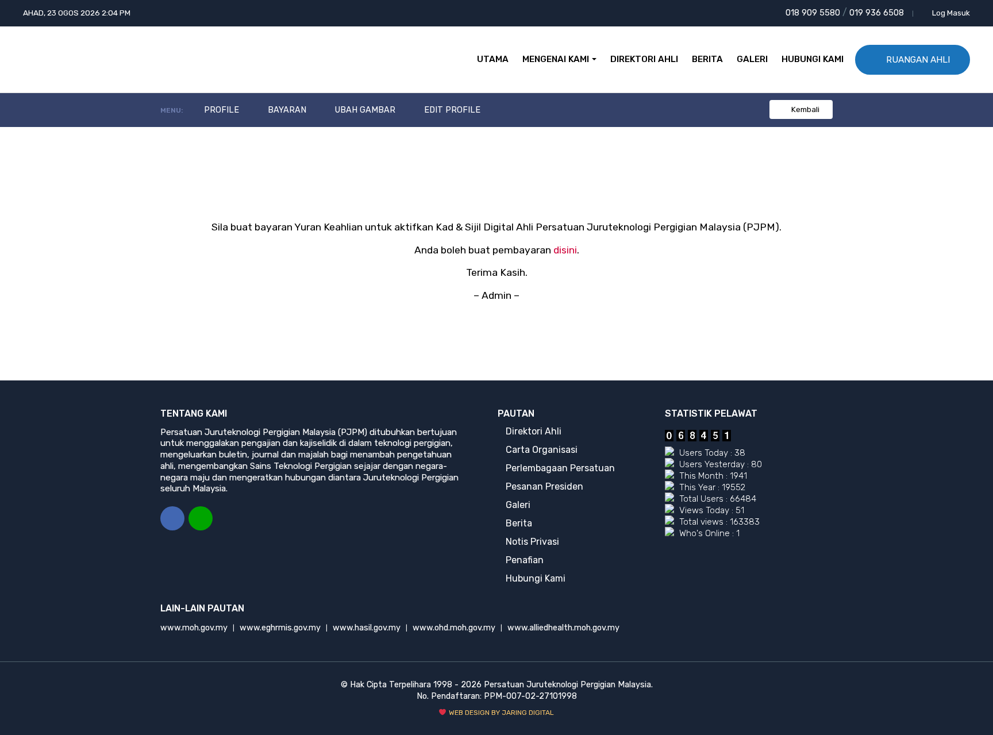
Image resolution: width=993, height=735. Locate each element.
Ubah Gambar (364, 110)
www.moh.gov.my (194, 628)
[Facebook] (172, 518)
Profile (220, 110)
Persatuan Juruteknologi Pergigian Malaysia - (67, 59)
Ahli (918, 60)
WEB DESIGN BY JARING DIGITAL (500, 713)
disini (565, 250)
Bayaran (285, 110)
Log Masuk (950, 12)
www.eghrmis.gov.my (280, 628)
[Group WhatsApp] (200, 518)
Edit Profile (451, 110)
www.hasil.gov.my (367, 628)
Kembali (804, 109)
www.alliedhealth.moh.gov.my (563, 628)
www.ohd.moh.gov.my (454, 628)
